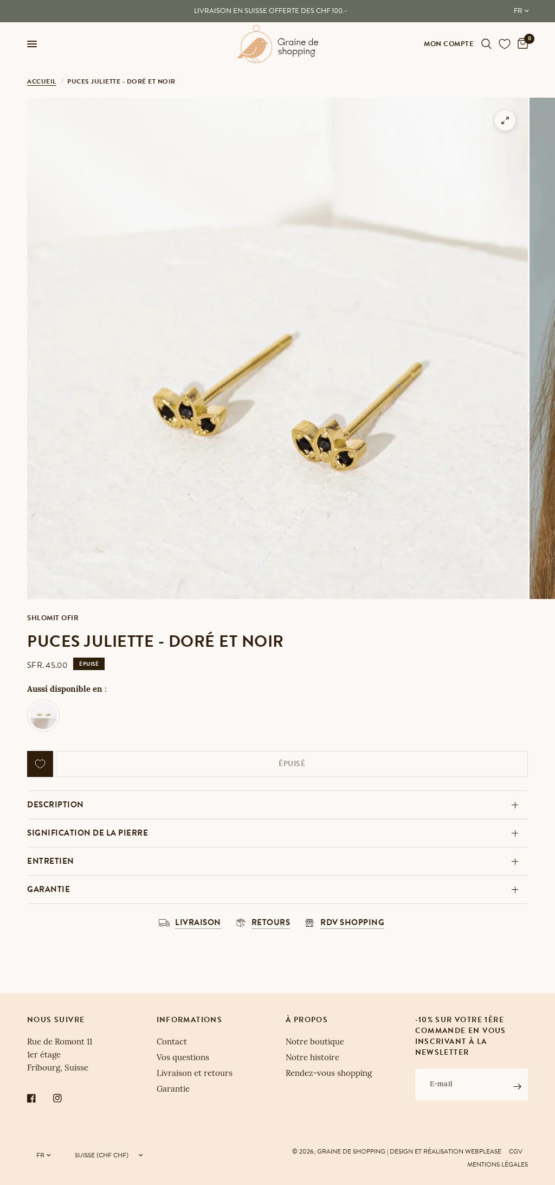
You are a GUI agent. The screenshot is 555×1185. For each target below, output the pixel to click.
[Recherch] (486, 44)
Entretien (50, 861)
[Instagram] (65, 1098)
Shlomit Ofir (53, 618)
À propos (307, 1020)
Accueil (41, 81)
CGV (515, 1151)
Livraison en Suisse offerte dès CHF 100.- (270, 10)
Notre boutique (315, 1043)
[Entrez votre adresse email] (517, 1086)
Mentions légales (497, 1164)
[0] (521, 44)
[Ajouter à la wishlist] (40, 764)
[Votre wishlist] (504, 44)
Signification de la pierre (87, 833)
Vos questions (183, 1058)
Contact (172, 1043)
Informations (190, 1020)
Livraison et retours (195, 1074)
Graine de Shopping (351, 1151)
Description (55, 805)
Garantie (48, 889)
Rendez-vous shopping (329, 1074)
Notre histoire (312, 1058)
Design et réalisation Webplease (445, 1151)
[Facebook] (39, 1098)
